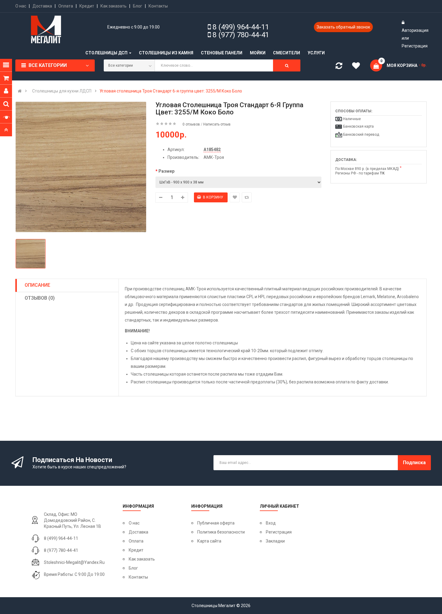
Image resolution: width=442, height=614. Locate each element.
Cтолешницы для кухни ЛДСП (61, 91)
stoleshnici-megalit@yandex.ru (74, 562)
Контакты (158, 6)
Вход (271, 523)
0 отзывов (191, 124)
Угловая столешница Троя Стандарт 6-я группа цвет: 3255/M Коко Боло (171, 91)
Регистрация (415, 46)
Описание (37, 285)
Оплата (65, 6)
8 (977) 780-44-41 (241, 35)
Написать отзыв (217, 124)
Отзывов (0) (40, 298)
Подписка (414, 462)
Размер (166, 171)
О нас (20, 6)
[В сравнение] (247, 197)
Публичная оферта (216, 523)
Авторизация (415, 30)
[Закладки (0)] (358, 66)
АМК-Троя (214, 157)
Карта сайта (209, 541)
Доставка (42, 6)
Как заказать (113, 6)
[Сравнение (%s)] (339, 67)
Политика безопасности (221, 532)
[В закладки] (235, 197)
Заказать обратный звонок (343, 27)
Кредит (86, 6)
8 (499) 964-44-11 (241, 27)
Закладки (275, 541)
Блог (137, 6)
